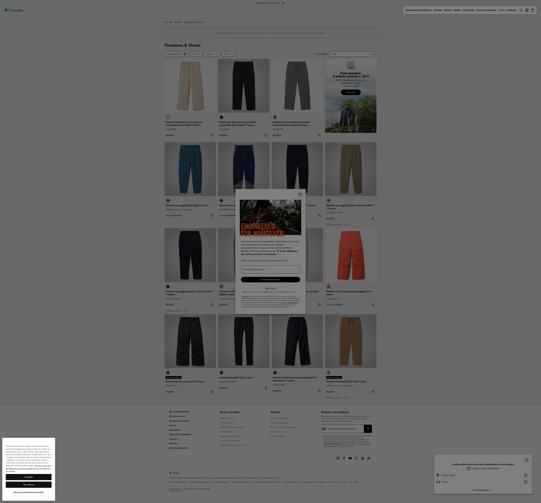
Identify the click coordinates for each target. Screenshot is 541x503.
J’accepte (29, 477)
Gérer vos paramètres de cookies (29, 492)
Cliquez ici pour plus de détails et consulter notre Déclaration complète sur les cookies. (28, 468)
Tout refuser (28, 484)
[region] (28, 469)
